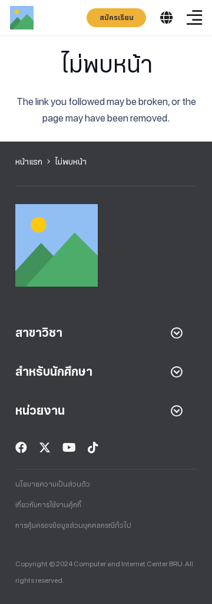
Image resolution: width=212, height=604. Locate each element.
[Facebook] (21, 448)
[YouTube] (69, 448)
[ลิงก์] (22, 17)
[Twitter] (45, 448)
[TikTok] (93, 448)
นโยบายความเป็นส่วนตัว (52, 484)
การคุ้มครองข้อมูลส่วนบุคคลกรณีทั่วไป (73, 525)
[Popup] (166, 18)
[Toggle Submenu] (176, 332)
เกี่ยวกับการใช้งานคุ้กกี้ (48, 505)
